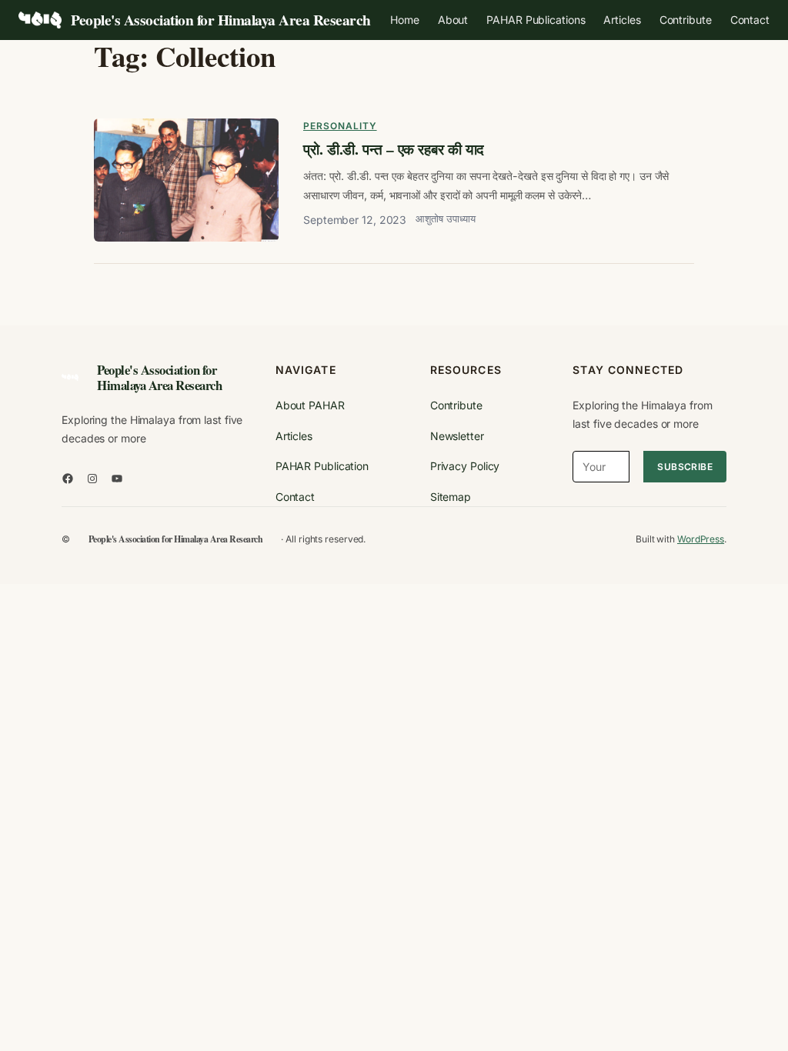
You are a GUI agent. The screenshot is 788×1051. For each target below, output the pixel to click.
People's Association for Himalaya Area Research (221, 19)
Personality (340, 126)
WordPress (700, 539)
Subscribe (685, 466)
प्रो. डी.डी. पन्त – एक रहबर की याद (393, 148)
